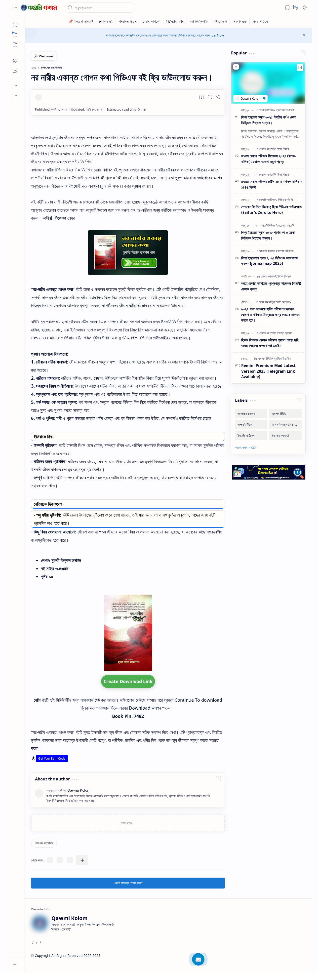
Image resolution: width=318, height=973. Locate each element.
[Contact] (15, 71)
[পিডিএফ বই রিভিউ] (44, 843)
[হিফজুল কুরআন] (284, 333)
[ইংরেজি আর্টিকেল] (268, 200)
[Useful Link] (15, 87)
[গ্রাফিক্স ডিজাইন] (199, 21)
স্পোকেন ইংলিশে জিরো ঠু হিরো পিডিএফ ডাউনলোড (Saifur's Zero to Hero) (271, 209)
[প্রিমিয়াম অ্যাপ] (175, 21)
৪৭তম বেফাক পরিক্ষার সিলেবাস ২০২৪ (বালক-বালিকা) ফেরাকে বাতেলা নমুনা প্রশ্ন (268, 158)
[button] (15, 7)
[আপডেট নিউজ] (267, 110)
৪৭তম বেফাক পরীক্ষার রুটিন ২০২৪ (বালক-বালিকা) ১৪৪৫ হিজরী (271, 184)
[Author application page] (15, 97)
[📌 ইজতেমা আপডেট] (81, 21)
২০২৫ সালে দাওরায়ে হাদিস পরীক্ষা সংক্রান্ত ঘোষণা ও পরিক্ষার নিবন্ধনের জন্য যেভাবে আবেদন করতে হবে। (270, 314)
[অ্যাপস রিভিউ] (265, 358)
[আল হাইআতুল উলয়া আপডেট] (275, 302)
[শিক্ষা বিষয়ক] (240, 21)
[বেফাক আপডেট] (151, 21)
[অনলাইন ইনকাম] (251, 413)
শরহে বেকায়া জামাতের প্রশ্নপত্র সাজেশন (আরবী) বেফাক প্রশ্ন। (271, 286)
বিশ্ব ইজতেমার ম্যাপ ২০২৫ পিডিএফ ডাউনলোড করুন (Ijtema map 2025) (269, 260)
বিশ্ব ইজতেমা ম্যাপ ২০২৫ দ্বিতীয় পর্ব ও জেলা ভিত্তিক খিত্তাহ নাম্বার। (268, 120)
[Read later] (201, 97)
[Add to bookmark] (300, 67)
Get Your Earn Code (51, 758)
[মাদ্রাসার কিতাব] (128, 21)
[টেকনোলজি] (220, 21)
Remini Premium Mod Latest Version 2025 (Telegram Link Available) (268, 371)
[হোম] (15, 25)
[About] (15, 61)
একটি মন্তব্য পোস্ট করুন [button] (128, 883)
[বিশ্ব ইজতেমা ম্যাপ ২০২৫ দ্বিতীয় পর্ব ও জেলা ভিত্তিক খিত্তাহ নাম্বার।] (268, 83)
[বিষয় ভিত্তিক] (260, 21)
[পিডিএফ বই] (106, 21)
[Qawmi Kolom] (40, 7)
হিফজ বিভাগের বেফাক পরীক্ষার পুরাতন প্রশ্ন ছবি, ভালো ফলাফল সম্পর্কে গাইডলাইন (270, 342)
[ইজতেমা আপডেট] (285, 110)
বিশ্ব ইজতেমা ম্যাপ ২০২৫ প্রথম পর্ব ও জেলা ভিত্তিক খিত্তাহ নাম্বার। (268, 235)
